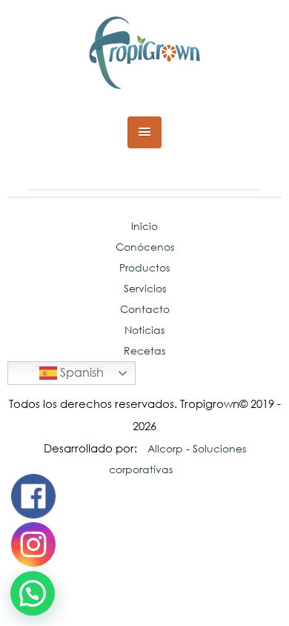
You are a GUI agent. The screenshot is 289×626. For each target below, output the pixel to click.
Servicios (145, 288)
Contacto (145, 309)
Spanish (80, 372)
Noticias (144, 329)
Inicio (144, 226)
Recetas (144, 350)
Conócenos (145, 246)
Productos (144, 267)
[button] (144, 132)
